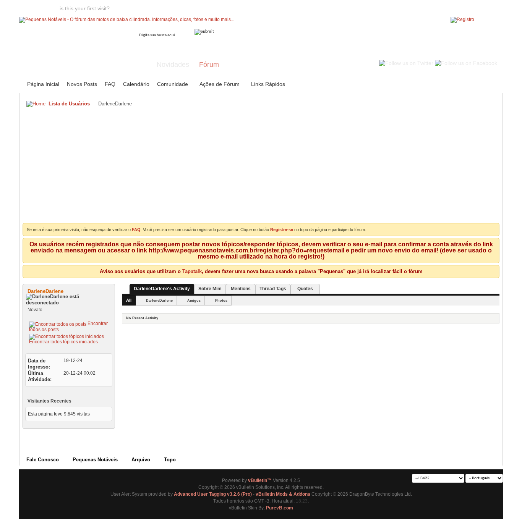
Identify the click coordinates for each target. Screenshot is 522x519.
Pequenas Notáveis (95, 459)
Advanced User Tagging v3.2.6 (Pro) (213, 494)
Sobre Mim (210, 288)
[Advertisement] (261, 167)
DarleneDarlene (159, 300)
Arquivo (140, 459)
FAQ (110, 84)
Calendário (136, 84)
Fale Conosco (42, 459)
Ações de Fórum (219, 84)
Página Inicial (43, 84)
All (128, 300)
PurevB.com (279, 508)
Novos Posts (82, 84)
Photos (221, 300)
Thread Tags (272, 288)
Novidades (173, 64)
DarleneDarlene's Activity (162, 288)
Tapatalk (192, 271)
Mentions (241, 288)
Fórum (209, 64)
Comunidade (172, 84)
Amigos (194, 300)
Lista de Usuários (69, 104)
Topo (170, 459)
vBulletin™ (260, 480)
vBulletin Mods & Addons (283, 494)
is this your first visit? (85, 8)
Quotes (305, 288)
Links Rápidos (268, 84)
